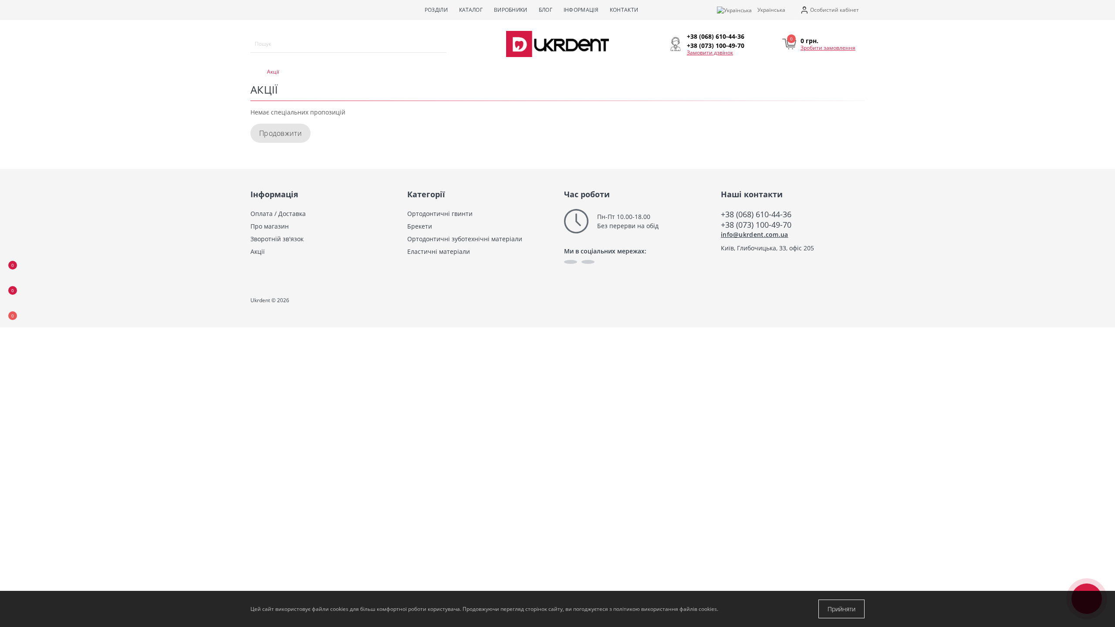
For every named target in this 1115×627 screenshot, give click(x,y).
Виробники (510, 9)
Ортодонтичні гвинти (440, 213)
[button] (829, 10)
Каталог (471, 9)
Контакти (624, 9)
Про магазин (269, 226)
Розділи (436, 9)
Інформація (581, 9)
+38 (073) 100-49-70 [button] (756, 224)
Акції (257, 251)
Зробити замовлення (828, 47)
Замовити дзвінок (710, 52)
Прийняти (841, 609)
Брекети (419, 226)
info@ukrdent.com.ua (754, 234)
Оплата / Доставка (278, 213)
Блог (545, 9)
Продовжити (280, 133)
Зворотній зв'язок (277, 239)
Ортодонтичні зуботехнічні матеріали (464, 239)
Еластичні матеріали (438, 251)
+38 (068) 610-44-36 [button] (756, 214)
